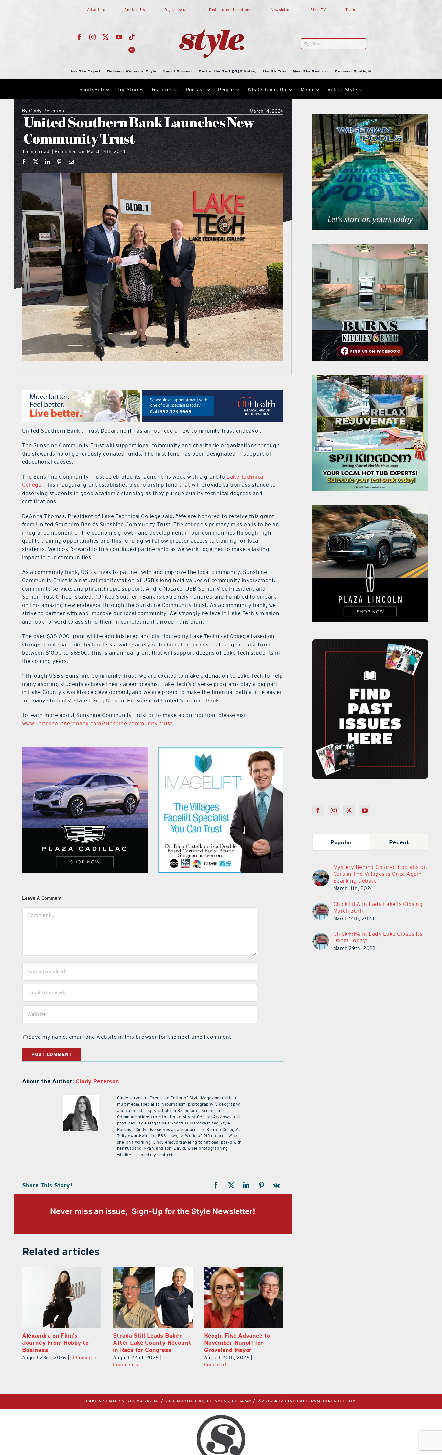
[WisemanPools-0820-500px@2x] (370, 117)
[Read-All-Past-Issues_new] (370, 642)
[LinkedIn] (48, 161)
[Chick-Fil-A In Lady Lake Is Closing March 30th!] (320, 907)
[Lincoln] (370, 509)
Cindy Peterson (43, 111)
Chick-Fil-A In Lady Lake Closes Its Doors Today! (378, 937)
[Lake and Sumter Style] (85, 751)
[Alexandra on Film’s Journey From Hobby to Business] (243, 1297)
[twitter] (105, 37)
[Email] (71, 161)
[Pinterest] (59, 161)
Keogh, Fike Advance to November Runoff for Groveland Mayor (146, 1342)
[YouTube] (365, 810)
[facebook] (79, 37)
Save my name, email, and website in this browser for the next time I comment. (130, 1037)
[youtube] (119, 37)
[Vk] (276, 1185)
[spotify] (131, 50)
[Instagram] (334, 810)
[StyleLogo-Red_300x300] (211, 14)
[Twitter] (349, 810)
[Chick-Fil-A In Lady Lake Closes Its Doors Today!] (320, 936)
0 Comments (268, 1357)
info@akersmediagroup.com (322, 1401)
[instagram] (92, 37)
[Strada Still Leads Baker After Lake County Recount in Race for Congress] (61, 1297)
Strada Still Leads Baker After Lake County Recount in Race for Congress (61, 1342)
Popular (341, 842)
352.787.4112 (269, 1401)
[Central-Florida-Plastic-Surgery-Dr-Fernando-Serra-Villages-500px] (220, 751)
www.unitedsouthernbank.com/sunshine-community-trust (97, 723)
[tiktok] (131, 37)
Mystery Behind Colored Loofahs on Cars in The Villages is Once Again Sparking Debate (380, 874)
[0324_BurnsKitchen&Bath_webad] (370, 248)
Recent (399, 842)
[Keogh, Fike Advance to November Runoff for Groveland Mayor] (152, 1297)
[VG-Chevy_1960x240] (152, 393)
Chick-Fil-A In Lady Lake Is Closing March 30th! (378, 907)
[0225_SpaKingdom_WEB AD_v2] (370, 379)
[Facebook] (24, 161)
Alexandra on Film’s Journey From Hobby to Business (237, 1342)
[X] (36, 161)
